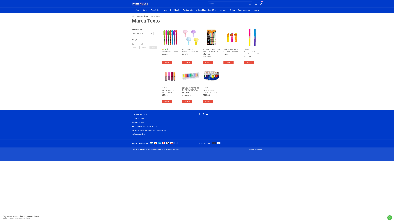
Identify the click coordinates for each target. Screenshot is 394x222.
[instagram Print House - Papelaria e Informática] (199, 114)
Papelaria (155, 10)
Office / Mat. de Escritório (206, 10)
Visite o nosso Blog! (138, 134)
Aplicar (153, 47)
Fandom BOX (188, 10)
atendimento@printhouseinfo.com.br (144, 126)
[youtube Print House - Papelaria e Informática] (207, 114)
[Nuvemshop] (255, 150)
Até (142, 44)
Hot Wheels (175, 10)
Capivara (222, 10)
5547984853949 (138, 119)
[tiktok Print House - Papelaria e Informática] (211, 114)
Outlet (145, 10)
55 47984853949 (138, 122)
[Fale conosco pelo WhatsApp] (389, 217)
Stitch (232, 10)
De (133, 44)
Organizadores (244, 10)
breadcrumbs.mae (143, 16)
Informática (257, 10)
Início (137, 10)
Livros (164, 10)
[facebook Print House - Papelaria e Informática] (203, 114)
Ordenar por (137, 29)
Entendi (28, 218)
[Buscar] (250, 4)
